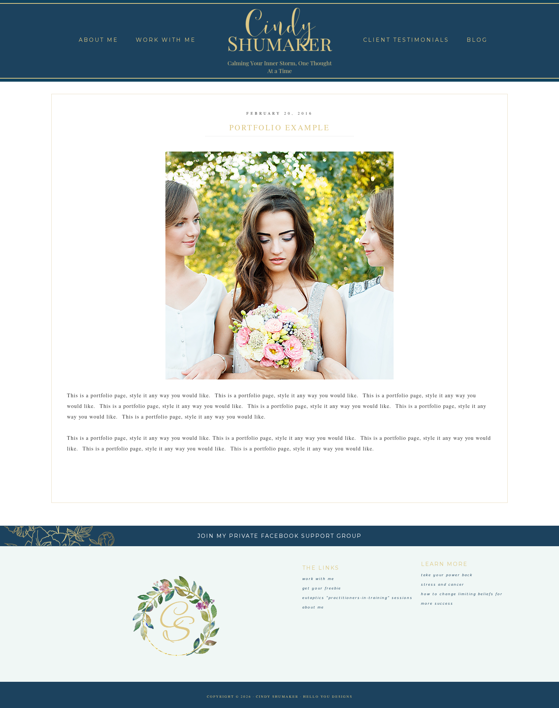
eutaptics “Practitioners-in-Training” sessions (357, 598)
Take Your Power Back (447, 575)
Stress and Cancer (442, 584)
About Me (313, 607)
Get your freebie (321, 588)
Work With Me (318, 579)
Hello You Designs (328, 696)
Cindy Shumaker (279, 41)
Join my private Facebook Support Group (279, 536)
